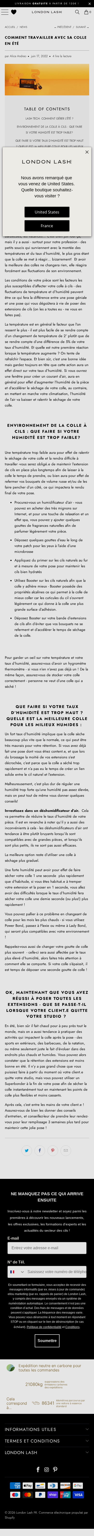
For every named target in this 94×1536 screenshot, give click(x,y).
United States (47, 212)
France (47, 225)
